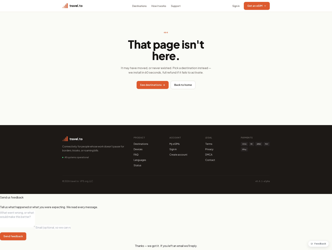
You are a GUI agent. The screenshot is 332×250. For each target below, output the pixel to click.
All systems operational (77, 157)
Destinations (139, 5)
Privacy (209, 149)
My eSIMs (174, 143)
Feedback (320, 243)
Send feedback (13, 236)
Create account (178, 154)
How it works (158, 5)
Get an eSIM (254, 5)
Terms (208, 143)
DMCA (208, 154)
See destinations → (152, 84)
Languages (140, 159)
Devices (138, 149)
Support (176, 5)
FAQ (136, 154)
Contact (210, 159)
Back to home (183, 84)
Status (137, 165)
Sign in (236, 5)
